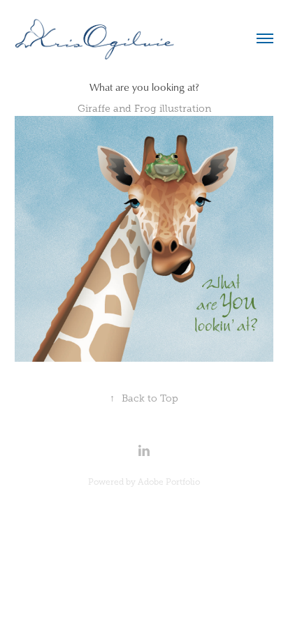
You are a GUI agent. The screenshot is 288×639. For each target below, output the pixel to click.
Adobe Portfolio (169, 482)
